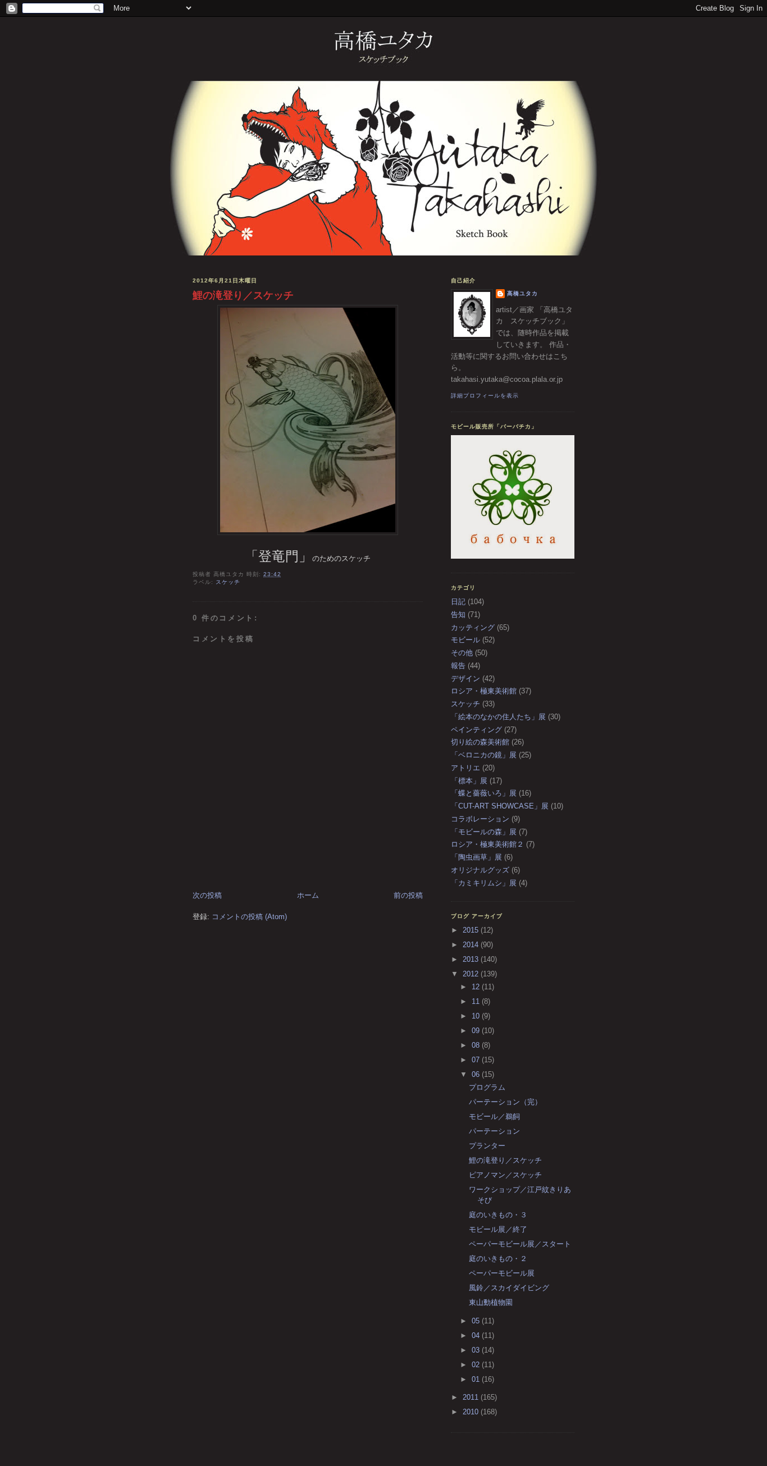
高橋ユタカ (522, 293)
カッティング (473, 627)
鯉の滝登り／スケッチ (243, 295)
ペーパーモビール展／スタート (520, 1244)
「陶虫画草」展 (476, 857)
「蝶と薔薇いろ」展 (484, 793)
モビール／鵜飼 (494, 1116)
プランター (487, 1145)
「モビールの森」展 (484, 832)
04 (477, 1335)
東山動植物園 (491, 1302)
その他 (462, 652)
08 (477, 1045)
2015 (472, 930)
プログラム (487, 1087)
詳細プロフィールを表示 (485, 395)
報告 (458, 665)
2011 (472, 1397)
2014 (472, 944)
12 (477, 987)
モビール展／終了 (498, 1229)
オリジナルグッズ (480, 870)
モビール (465, 640)
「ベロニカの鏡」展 (484, 755)
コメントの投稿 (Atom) (249, 916)
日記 (458, 601)
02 (477, 1364)
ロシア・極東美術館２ (487, 844)
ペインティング (476, 729)
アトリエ (465, 768)
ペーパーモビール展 (502, 1273)
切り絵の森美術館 (480, 742)
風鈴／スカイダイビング (509, 1288)
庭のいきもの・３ (498, 1215)
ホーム (308, 895)
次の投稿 (207, 895)
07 (477, 1060)
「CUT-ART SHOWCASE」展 (500, 806)
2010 (472, 1412)
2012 (472, 974)
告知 (458, 614)
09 (477, 1030)
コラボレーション (480, 819)
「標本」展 (469, 781)
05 (477, 1321)
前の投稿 (408, 895)
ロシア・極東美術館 (484, 691)
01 (477, 1379)
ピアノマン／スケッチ (505, 1175)
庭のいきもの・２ (498, 1258)
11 (477, 1001)
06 (477, 1074)
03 (477, 1350)
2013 (472, 959)
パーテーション (494, 1131)
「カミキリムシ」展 (484, 883)
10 (477, 1016)
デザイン (465, 678)
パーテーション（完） (505, 1102)
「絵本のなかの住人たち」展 (498, 717)
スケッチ (228, 582)
